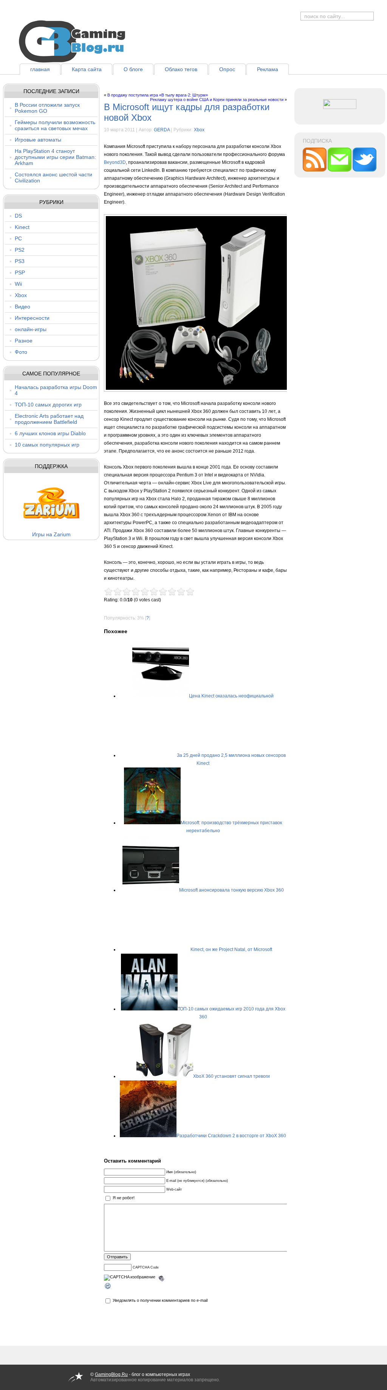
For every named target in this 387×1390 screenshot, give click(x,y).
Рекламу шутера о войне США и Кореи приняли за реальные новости (216, 99)
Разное (24, 341)
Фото (21, 352)
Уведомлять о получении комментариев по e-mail (160, 1300)
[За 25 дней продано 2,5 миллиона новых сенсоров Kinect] (148, 755)
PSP (20, 272)
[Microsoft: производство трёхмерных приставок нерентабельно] (152, 822)
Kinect (22, 227)
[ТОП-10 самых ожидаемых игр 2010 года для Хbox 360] (149, 1009)
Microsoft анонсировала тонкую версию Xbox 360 (231, 890)
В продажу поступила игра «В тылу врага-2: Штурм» (157, 95)
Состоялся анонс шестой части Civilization (53, 177)
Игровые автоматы (38, 140)
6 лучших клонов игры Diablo (50, 433)
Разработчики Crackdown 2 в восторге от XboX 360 (231, 1135)
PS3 (20, 261)
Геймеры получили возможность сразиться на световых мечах (55, 125)
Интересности (32, 318)
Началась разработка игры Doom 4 (56, 390)
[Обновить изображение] (108, 1287)
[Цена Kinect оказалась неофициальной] (160, 696)
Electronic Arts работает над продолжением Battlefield (49, 419)
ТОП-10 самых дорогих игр (48, 405)
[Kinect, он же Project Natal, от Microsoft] (162, 949)
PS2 (20, 250)
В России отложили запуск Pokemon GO (47, 108)
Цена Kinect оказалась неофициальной (231, 696)
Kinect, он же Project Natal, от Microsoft (231, 949)
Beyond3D (115, 162)
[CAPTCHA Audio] (161, 1277)
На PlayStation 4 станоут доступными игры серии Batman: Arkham (55, 157)
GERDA (162, 129)
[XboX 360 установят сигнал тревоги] (164, 1076)
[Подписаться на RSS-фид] (315, 170)
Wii (18, 284)
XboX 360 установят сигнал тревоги (231, 1076)
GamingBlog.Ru (111, 1374)
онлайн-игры (30, 329)
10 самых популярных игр (47, 445)
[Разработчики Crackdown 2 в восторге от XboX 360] (148, 1135)
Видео (22, 307)
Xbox (21, 295)
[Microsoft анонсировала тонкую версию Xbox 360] (150, 890)
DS (18, 216)
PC (18, 238)
